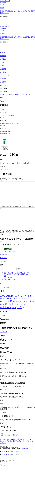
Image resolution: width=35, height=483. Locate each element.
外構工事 (2, 304)
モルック (2, 298)
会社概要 (32, 11)
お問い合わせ (4, 13)
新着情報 (3, 11)
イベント (3, 109)
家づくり (9, 304)
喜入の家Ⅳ (23, 301)
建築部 (2, 65)
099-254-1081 (6, 454)
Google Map (24, 448)
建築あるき (5, 307)
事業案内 (3, 2)
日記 (19, 307)
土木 (29, 301)
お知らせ (3, 117)
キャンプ (28, 296)
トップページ (4, 163)
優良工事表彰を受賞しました (9, 123)
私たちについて (5, 1)
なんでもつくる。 (9, 278)
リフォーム (23, 298)
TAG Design (6, 295)
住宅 (9, 301)
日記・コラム (4, 169)
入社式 (17, 301)
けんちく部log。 (17, 11)
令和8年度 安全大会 (7, 115)
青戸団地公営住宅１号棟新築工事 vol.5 (16, 272)
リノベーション (11, 298)
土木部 (2, 62)
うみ (5, 276)
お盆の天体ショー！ (10, 279)
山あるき (18, 304)
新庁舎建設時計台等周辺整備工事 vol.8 (16, 274)
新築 (14, 307)
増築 (33, 301)
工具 (24, 304)
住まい (3, 301)
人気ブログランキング (10, 251)
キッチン (21, 296)
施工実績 (9, 11)
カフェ (15, 296)
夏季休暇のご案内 (5, 131)
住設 (14, 301)
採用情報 (26, 11)
